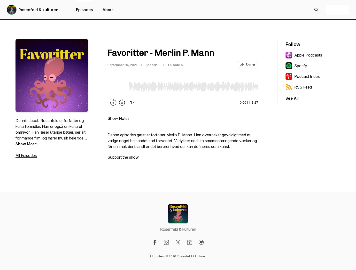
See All (292, 98)
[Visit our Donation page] (201, 242)
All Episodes (26, 155)
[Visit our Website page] (189, 242)
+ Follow (337, 9)
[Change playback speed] (132, 102)
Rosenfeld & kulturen (38, 9)
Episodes (84, 9)
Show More (26, 143)
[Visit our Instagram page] (166, 242)
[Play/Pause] (117, 86)
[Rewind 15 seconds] (113, 102)
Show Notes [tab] (119, 118)
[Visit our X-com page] (178, 242)
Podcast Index (307, 76)
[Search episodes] (316, 10)
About (108, 9)
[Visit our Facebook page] (154, 242)
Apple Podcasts (308, 55)
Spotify (300, 65)
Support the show (123, 157)
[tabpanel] (183, 148)
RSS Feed (303, 87)
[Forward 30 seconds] (122, 102)
